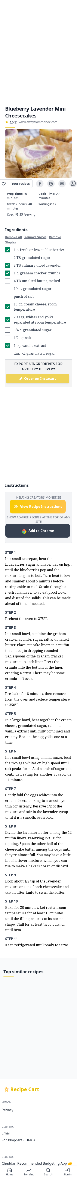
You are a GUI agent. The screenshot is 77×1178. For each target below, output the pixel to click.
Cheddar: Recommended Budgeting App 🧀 (37, 1163)
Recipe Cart (24, 1089)
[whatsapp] (73, 183)
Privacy (7, 1110)
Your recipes (21, 183)
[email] (62, 183)
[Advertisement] (38, 52)
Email (6, 1133)
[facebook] (40, 183)
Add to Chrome (41, 530)
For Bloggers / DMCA (19, 1140)
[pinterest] (51, 183)
